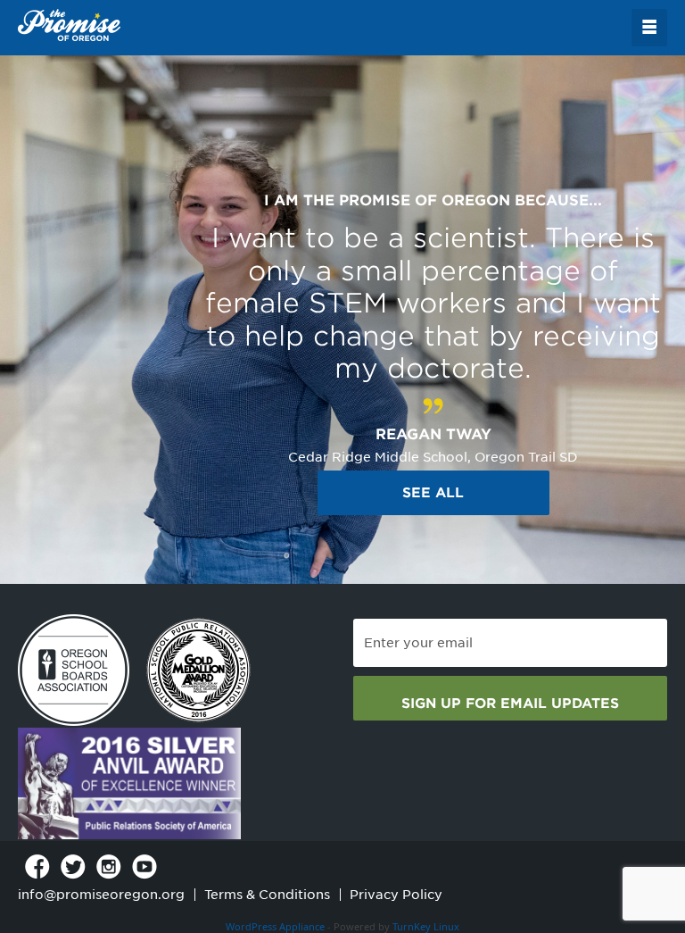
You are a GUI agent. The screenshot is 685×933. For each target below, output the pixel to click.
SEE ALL (433, 493)
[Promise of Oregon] (69, 26)
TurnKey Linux (425, 926)
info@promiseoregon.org (101, 894)
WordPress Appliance (275, 926)
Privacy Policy (396, 894)
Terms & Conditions (267, 894)
